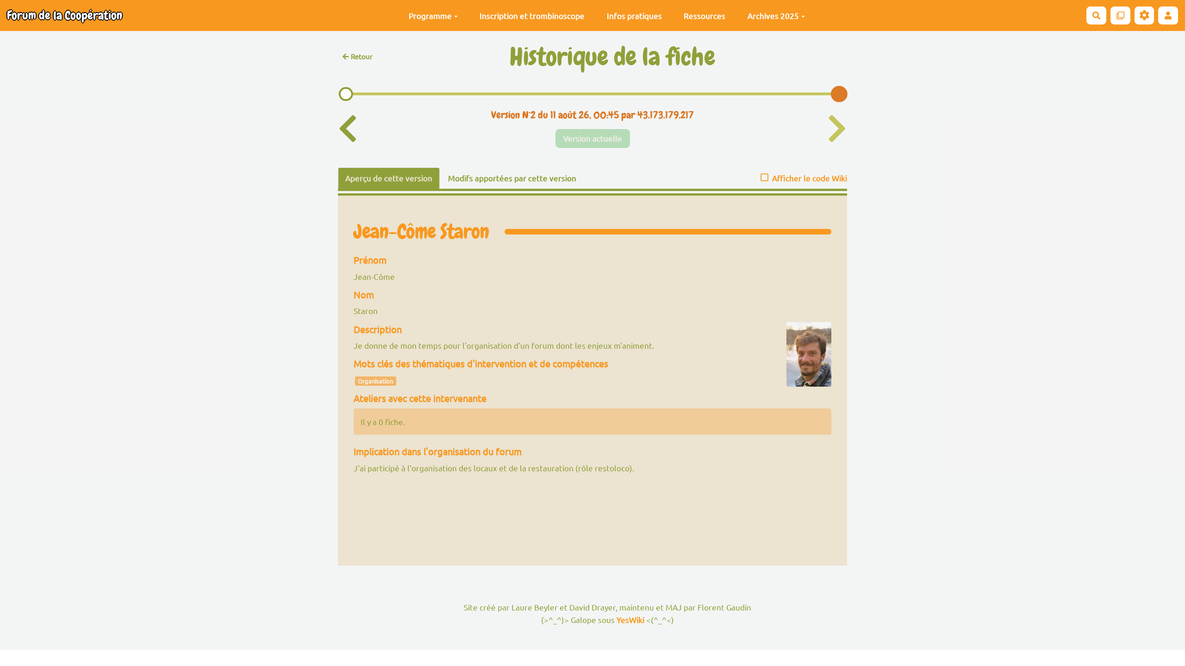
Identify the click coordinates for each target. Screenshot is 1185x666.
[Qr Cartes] (1120, 15)
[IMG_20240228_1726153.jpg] (804, 359)
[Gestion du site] (1144, 15)
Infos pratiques (634, 15)
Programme (430, 15)
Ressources (704, 15)
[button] (1168, 15)
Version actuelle (592, 138)
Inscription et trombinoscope (532, 15)
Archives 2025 (773, 15)
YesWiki (630, 619)
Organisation (375, 381)
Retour (362, 56)
